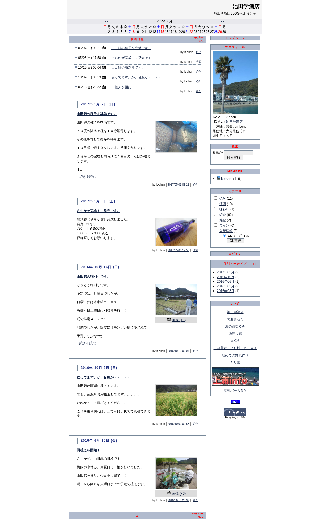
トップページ (235, 37)
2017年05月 (225, 272)
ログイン (235, 253)
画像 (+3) (179, 494)
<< (107, 21)
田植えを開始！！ (124, 87)
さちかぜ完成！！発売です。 (133, 58)
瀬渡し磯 (235, 333)
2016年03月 (225, 291)
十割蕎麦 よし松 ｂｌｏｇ (235, 348)
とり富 (235, 362)
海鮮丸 (235, 341)
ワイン (224, 225)
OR (246, 236)
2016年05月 (225, 286)
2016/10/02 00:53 (178, 423)
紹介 (198, 52)
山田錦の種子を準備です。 (131, 48)
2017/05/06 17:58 (178, 250)
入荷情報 (226, 231)
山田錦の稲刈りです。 (128, 67)
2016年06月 (225, 282)
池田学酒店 (246, 6)
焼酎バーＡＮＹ (235, 390)
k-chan (226, 179)
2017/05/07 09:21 (178, 184)
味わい (224, 209)
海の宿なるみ (235, 326)
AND (231, 236)
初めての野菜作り (235, 355)
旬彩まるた (235, 319)
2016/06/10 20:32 (178, 500)
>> (222, 21)
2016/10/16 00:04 (178, 350)
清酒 (198, 61)
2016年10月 (225, 277)
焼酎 (222, 198)
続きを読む (87, 177)
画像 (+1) (179, 320)
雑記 (222, 220)
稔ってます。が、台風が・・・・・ (138, 77)
